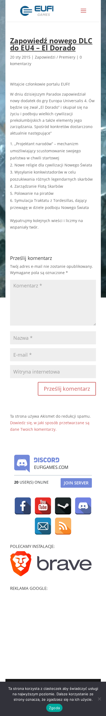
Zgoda (54, 708)
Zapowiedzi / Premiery (55, 57)
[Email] (43, 526)
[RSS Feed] (63, 526)
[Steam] (63, 506)
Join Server (76, 483)
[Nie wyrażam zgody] (99, 699)
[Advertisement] (51, 627)
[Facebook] (23, 506)
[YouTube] (43, 506)
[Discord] (83, 506)
